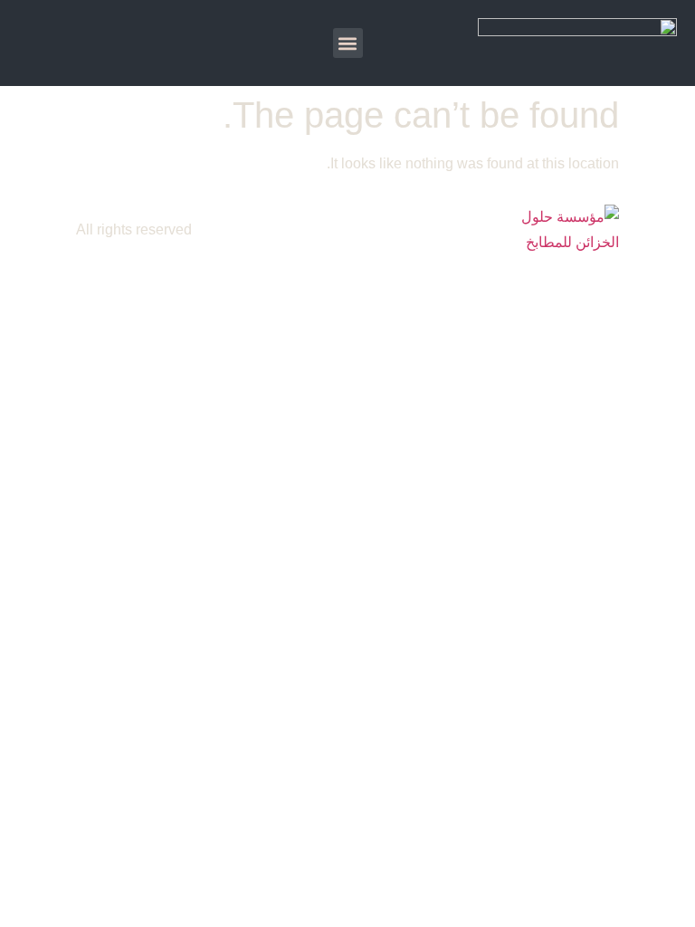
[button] (348, 43)
